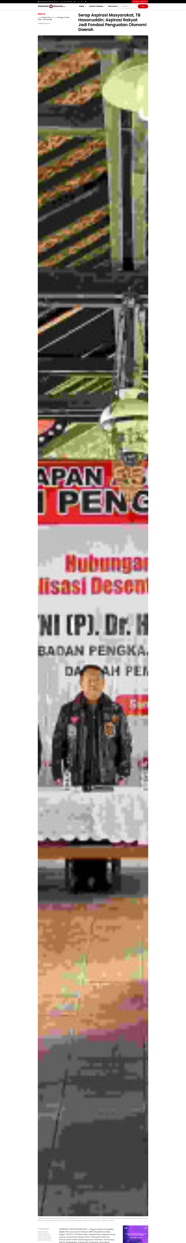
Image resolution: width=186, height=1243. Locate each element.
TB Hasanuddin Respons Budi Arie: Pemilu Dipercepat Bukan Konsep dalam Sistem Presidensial (45, 1236)
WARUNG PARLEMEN (96, 6)
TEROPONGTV (113, 6)
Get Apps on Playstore (139, 1)
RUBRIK (81, 6)
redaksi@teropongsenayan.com (49, 1)
